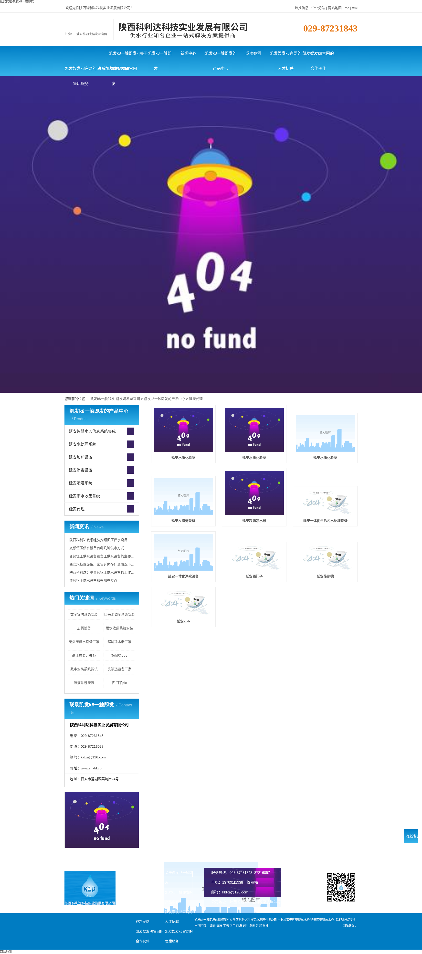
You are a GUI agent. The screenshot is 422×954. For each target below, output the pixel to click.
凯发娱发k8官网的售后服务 (80, 71)
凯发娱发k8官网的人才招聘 (285, 56)
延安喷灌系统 (80, 483)
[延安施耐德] (325, 558)
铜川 (246, 925)
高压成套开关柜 (84, 655)
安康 (219, 925)
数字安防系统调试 (84, 669)
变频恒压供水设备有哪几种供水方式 (96, 548)
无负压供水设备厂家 (84, 642)
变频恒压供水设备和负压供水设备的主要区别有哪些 (102, 556)
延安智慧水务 (301, 920)
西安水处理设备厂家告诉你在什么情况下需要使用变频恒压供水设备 (102, 564)
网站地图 (335, 8)
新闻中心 (188, 53)
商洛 (239, 925)
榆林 (265, 925)
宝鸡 (226, 925)
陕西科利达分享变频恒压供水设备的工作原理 (102, 572)
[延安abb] (183, 602)
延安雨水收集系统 (84, 496)
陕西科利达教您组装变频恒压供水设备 (98, 540)
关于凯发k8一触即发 (155, 56)
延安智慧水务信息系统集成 (92, 431)
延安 (259, 925)
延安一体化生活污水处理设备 (325, 521)
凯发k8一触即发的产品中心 (220, 56)
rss (347, 8)
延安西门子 (254, 576)
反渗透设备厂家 (119, 669)
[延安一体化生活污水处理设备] (325, 502)
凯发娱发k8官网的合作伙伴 (318, 56)
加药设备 (84, 628)
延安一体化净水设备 (183, 576)
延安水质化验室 (183, 458)
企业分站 (318, 8)
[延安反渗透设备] (183, 496)
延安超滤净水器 (254, 521)
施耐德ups (119, 655)
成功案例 (253, 53)
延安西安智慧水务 (322, 920)
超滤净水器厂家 (119, 642)
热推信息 (301, 8)
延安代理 (196, 399)
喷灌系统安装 (84, 683)
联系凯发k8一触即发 (113, 71)
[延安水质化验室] (183, 430)
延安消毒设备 (80, 470)
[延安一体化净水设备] (183, 552)
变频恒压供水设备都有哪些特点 (93, 580)
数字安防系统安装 (84, 614)
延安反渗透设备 (183, 521)
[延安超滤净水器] (254, 493)
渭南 (252, 925)
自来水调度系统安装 (119, 614)
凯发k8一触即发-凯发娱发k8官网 (85, 34)
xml (355, 8)
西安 (213, 925)
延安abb (183, 621)
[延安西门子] (254, 558)
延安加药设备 (80, 457)
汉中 (232, 925)
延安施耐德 (325, 576)
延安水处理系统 (82, 444)
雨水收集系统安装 (119, 628)
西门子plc (119, 683)
